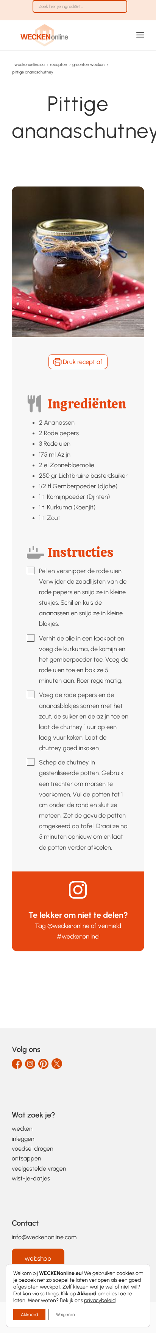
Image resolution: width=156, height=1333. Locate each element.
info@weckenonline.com (44, 1237)
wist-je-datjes (31, 1178)
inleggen (23, 1138)
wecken (22, 1128)
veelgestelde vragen (39, 1168)
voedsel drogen (32, 1148)
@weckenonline (68, 925)
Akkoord (29, 1314)
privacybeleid (99, 1300)
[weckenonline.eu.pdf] (65, 35)
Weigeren (65, 1314)
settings (49, 1293)
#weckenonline (77, 936)
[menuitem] (80, 10)
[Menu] (140, 35)
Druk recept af (82, 361)
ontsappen (26, 1158)
